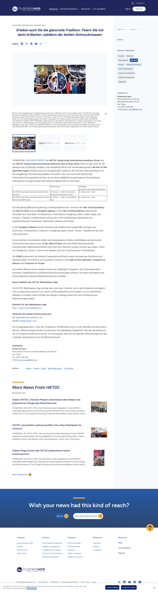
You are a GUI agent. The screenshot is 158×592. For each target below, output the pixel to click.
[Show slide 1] (23, 143)
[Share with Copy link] (41, 43)
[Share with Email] (36, 43)
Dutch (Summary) (125, 69)
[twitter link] (119, 582)
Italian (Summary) (134, 65)
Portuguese (123, 60)
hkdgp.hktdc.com (28, 320)
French (121, 65)
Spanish (130, 56)
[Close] (154, 588)
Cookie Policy (31, 588)
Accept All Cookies (128, 587)
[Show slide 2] (49, 143)
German (134, 60)
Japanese (122, 82)
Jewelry (28, 368)
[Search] (133, 3)
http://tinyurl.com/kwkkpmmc (27, 307)
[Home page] (26, 8)
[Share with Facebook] (31, 43)
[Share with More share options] (45, 43)
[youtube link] (129, 582)
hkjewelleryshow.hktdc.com (29, 317)
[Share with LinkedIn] (22, 43)
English (121, 56)
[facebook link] (134, 582)
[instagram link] (140, 582)
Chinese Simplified (126, 77)
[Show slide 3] (75, 143)
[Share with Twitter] (26, 43)
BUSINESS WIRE (35, 160)
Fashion (36, 368)
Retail (43, 368)
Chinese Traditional (126, 73)
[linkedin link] (124, 582)
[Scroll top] (150, 527)
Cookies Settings (112, 587)
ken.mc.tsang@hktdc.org (27, 360)
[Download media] (105, 113)
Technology (68, 368)
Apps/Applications (55, 368)
